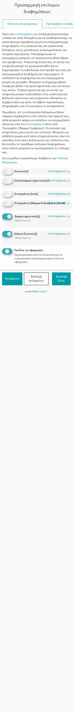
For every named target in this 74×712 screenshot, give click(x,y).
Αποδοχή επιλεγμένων (36, 279)
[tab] (22, 23)
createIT (42, 291)
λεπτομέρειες (59, 171)
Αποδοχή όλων (61, 279)
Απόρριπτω (12, 279)
